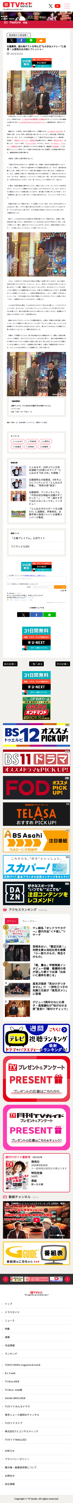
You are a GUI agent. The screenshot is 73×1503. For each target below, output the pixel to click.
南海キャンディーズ (21, 140)
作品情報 (10, 1345)
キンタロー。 (55, 143)
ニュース (10, 1320)
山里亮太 (32, 140)
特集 (7, 1328)
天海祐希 (56, 146)
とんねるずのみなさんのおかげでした (32, 122)
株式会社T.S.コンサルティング (21, 1431)
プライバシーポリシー (17, 1459)
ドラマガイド (12, 1312)
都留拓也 (14, 146)
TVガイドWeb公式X (15, 1439)
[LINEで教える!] (31, 40)
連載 (7, 1337)
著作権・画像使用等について (21, 1467)
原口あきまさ (58, 140)
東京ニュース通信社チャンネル (22, 1414)
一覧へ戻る (36, 664)
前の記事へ (10, 664)
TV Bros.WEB (12, 1381)
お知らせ (10, 1450)
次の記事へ (63, 664)
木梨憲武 (42, 119)
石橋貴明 (34, 119)
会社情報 (10, 1484)
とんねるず (26, 119)
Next (67, 1279)
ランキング (11, 1353)
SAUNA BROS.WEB (15, 1398)
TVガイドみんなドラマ (17, 1406)
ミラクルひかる (30, 143)
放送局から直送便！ (19, 34)
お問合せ (10, 1475)
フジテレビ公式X (20, 546)
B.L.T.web (10, 1373)
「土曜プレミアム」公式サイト (28, 538)
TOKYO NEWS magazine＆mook (22, 1364)
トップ (8, 1303)
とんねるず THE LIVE (55, 131)
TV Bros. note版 (13, 1389)
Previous (5, 1279)
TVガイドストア (14, 1423)
